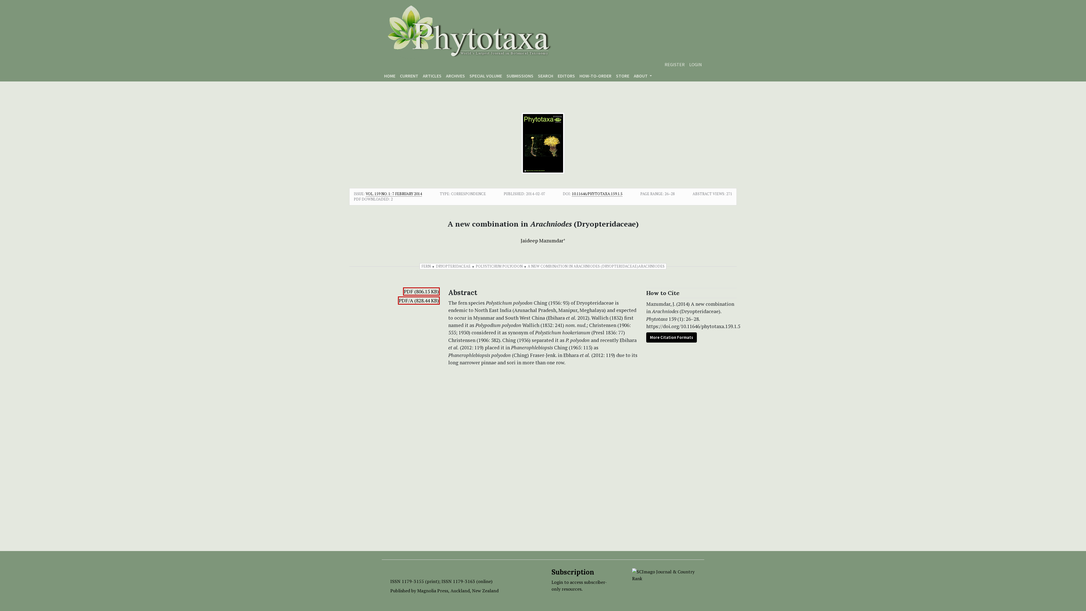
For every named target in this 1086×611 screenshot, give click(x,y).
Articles (432, 76)
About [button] (641, 76)
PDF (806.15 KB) (421, 291)
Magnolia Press (432, 591)
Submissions (520, 76)
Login (695, 64)
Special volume (485, 76)
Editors (566, 76)
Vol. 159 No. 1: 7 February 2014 (394, 193)
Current (409, 76)
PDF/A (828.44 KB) (419, 300)
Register (675, 64)
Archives (455, 76)
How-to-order (595, 76)
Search (545, 76)
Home (389, 76)
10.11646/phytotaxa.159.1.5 (597, 193)
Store (622, 76)
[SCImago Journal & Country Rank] (664, 574)
